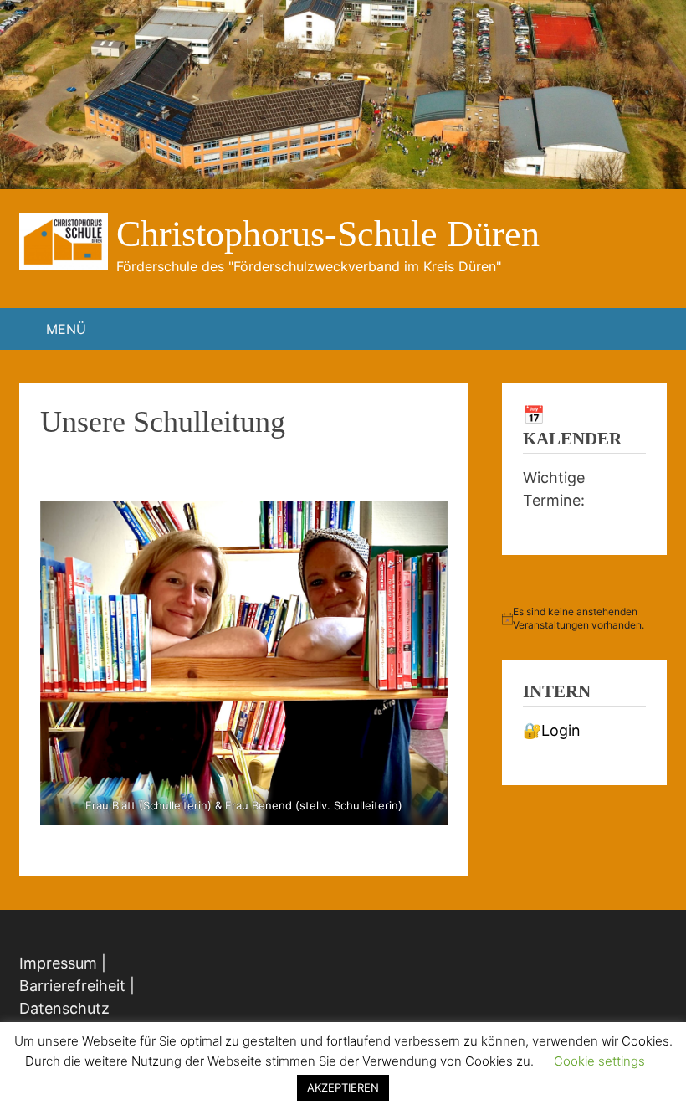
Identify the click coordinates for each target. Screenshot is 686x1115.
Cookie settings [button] (599, 1061)
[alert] (584, 619)
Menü (66, 329)
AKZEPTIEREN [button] (343, 1087)
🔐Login (552, 730)
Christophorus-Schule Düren (328, 233)
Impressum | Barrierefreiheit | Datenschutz (77, 985)
